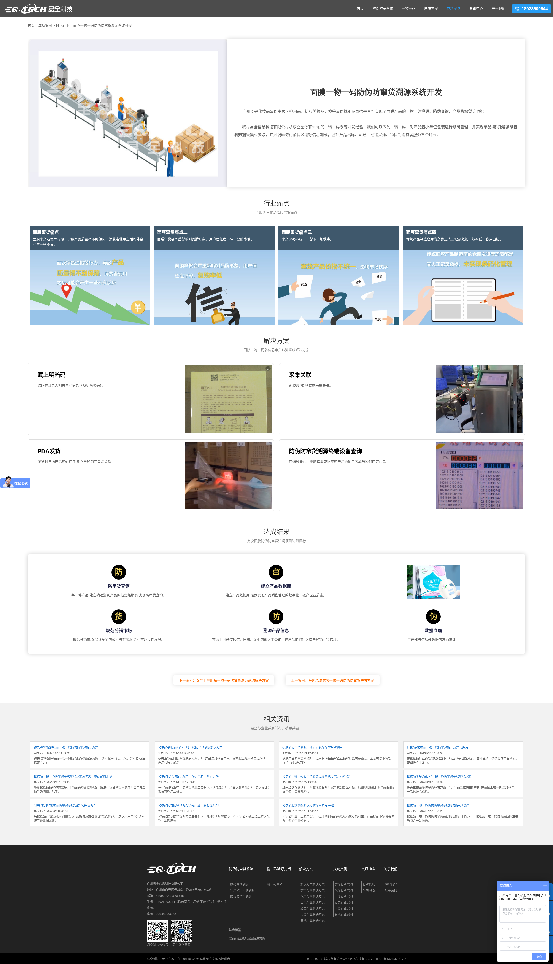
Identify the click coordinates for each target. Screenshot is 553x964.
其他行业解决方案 (312, 920)
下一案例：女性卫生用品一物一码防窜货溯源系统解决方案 (224, 680)
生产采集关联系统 (242, 890)
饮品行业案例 (344, 890)
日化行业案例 (344, 896)
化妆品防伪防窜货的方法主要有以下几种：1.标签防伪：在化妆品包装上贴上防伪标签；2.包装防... (214, 812)
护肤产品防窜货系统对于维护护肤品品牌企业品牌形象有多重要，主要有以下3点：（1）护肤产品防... (337, 754)
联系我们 (391, 890)
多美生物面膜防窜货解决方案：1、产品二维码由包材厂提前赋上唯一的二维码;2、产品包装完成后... (213, 754)
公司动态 (369, 890)
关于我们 (498, 8)
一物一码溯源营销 (277, 869)
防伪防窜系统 (382, 8)
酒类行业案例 (344, 902)
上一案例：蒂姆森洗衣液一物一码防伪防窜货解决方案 (332, 680)
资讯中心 (476, 8)
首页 (360, 8)
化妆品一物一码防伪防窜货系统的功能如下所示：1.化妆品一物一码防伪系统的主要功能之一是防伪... (462, 812)
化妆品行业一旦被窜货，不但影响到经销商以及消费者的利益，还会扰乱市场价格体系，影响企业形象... (338, 812)
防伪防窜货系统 (241, 869)
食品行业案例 (344, 884)
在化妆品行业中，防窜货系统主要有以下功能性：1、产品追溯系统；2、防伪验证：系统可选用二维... (214, 783)
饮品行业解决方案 (312, 896)
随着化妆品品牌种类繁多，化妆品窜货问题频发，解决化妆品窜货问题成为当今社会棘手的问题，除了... (90, 783)
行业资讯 (369, 884)
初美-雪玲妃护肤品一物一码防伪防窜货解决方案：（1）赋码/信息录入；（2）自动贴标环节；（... (89, 754)
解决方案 (431, 8)
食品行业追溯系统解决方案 (247, 938)
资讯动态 (368, 869)
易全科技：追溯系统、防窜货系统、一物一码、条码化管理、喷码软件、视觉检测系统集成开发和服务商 (38, 8)
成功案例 (454, 8)
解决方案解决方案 (312, 884)
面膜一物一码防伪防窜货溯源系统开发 (102, 25)
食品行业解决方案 (312, 890)
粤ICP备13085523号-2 (390, 959)
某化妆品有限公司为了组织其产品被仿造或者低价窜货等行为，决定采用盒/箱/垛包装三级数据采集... (89, 812)
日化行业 (63, 25)
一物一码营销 (273, 884)
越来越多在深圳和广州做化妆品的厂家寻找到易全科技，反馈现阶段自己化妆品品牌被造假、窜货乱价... (338, 783)
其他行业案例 (344, 914)
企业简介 (391, 884)
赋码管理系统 (239, 884)
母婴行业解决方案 (312, 914)
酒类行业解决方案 (312, 908)
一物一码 (409, 8)
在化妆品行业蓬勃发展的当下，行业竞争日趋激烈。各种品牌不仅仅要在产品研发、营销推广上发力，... (463, 754)
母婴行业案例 (344, 908)
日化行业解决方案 (312, 902)
